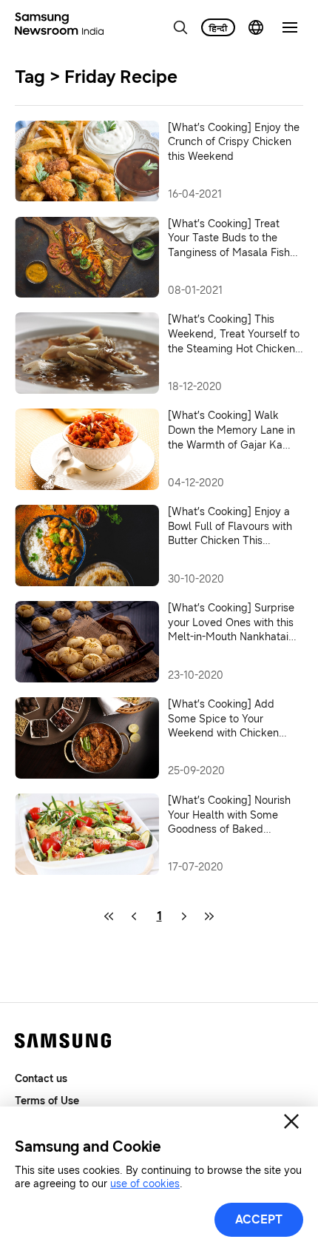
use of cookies (145, 1184)
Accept (259, 1219)
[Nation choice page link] (256, 27)
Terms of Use (47, 1101)
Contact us (41, 1078)
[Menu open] (290, 27)
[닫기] (291, 1121)
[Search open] (180, 27)
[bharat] (218, 27)
